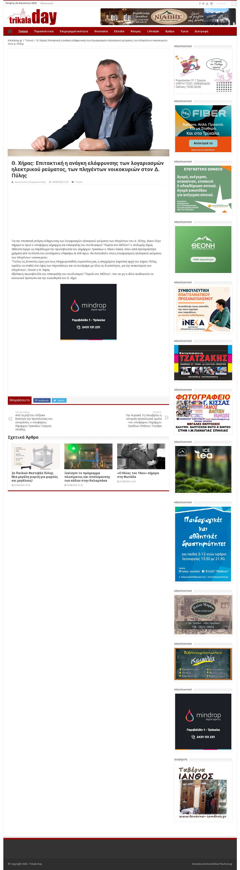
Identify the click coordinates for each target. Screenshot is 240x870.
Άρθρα (169, 31)
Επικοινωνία (46, 3)
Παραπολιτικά (43, 31)
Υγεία (184, 31)
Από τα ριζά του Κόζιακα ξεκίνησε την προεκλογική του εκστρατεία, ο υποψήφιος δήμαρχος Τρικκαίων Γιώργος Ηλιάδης (34, 421)
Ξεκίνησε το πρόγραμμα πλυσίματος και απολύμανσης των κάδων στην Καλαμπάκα (87, 476)
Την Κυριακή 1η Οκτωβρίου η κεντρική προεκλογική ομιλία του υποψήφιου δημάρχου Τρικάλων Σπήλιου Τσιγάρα (144, 419)
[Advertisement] (88, 212)
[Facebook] (200, 3)
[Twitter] (203, 3)
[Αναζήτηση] (234, 3)
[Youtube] (207, 3)
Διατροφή (201, 31)
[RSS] (211, 3)
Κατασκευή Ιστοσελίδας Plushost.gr (212, 863)
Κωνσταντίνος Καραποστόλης (30, 181)
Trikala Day (10, 31)
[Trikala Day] (30, 16)
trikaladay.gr (15, 40)
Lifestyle (153, 31)
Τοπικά (23, 31)
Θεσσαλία (101, 31)
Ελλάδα (119, 31)
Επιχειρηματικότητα (74, 31)
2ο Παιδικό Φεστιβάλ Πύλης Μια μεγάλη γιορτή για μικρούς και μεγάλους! (35, 476)
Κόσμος (136, 31)
